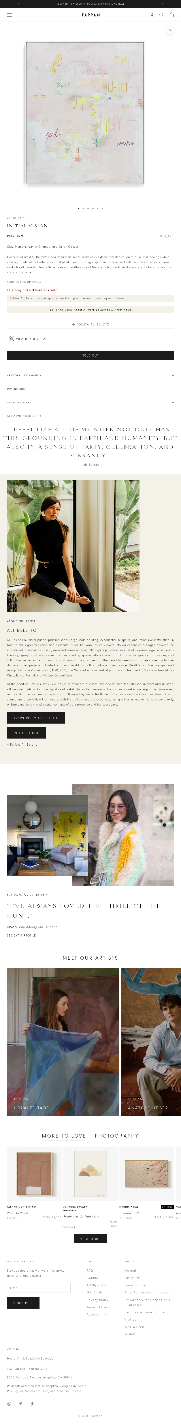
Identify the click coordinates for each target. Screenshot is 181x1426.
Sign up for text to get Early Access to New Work (90, 4)
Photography (117, 1136)
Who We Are (134, 1327)
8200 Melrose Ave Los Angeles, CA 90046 (40, 1377)
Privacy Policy (97, 1300)
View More (90, 1239)
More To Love (64, 1136)
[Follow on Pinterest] (21, 1404)
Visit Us (130, 1319)
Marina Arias (129, 1207)
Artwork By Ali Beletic (35, 718)
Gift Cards (95, 1292)
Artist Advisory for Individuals (147, 1292)
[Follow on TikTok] (32, 1404)
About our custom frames (24, 282)
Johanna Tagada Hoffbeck (75, 1209)
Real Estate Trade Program (145, 1312)
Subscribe (23, 1303)
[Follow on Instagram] (9, 1404)
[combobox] (161, 15)
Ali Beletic (16, 218)
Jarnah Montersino (21, 1207)
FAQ (90, 1271)
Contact (93, 1278)
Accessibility (96, 1314)
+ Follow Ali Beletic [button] (22, 744)
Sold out (90, 355)
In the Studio (26, 733)
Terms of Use (97, 1307)
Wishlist (130, 1334)
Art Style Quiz (97, 1285)
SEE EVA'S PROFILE (21, 935)
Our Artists (132, 1278)
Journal (130, 1271)
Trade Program (136, 1285)
